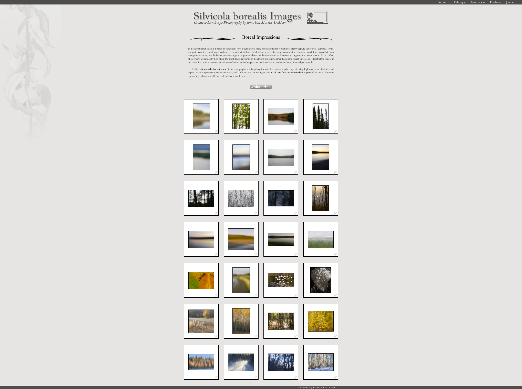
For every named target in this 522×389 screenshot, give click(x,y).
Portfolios (443, 2)
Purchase (495, 2)
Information (478, 2)
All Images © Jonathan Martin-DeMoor (317, 387)
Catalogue (460, 2)
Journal (510, 2)
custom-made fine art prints (212, 69)
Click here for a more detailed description (291, 72)
